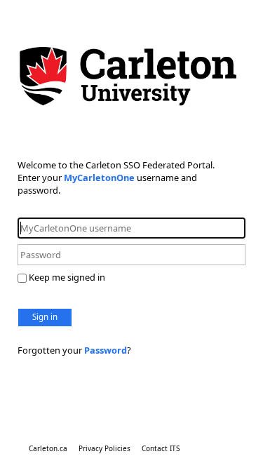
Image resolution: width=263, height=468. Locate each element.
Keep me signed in (67, 277)
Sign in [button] (45, 317)
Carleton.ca (48, 448)
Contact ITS (161, 448)
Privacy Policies (104, 448)
